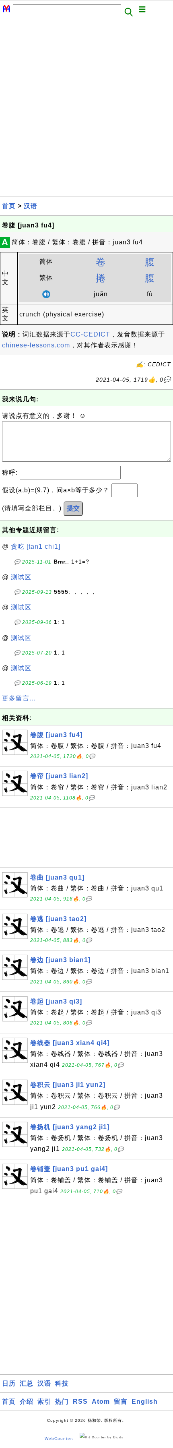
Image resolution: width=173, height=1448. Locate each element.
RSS (80, 1401)
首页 (9, 205)
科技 (62, 1383)
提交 (73, 508)
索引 (44, 1401)
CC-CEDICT (90, 334)
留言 (121, 1401)
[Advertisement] (86, 109)
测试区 (21, 577)
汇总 (26, 1383)
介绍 (26, 1401)
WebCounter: (59, 1438)
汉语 (30, 205)
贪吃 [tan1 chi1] (35, 546)
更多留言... (18, 698)
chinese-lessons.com (36, 345)
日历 (9, 1383)
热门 (62, 1401)
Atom (101, 1401)
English (145, 1401)
